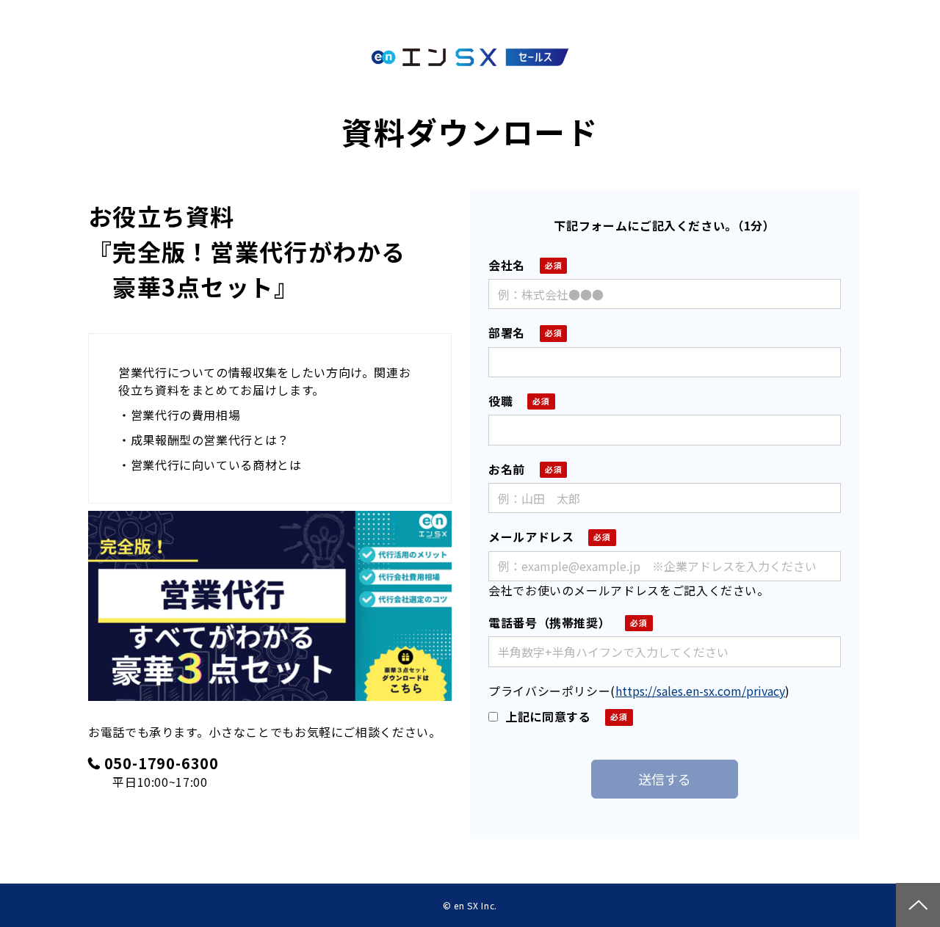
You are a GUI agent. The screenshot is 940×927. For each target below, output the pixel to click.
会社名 (506, 265)
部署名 (506, 332)
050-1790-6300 (161, 763)
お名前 (506, 469)
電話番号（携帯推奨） (549, 622)
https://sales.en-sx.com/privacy (700, 690)
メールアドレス (531, 536)
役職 (500, 401)
